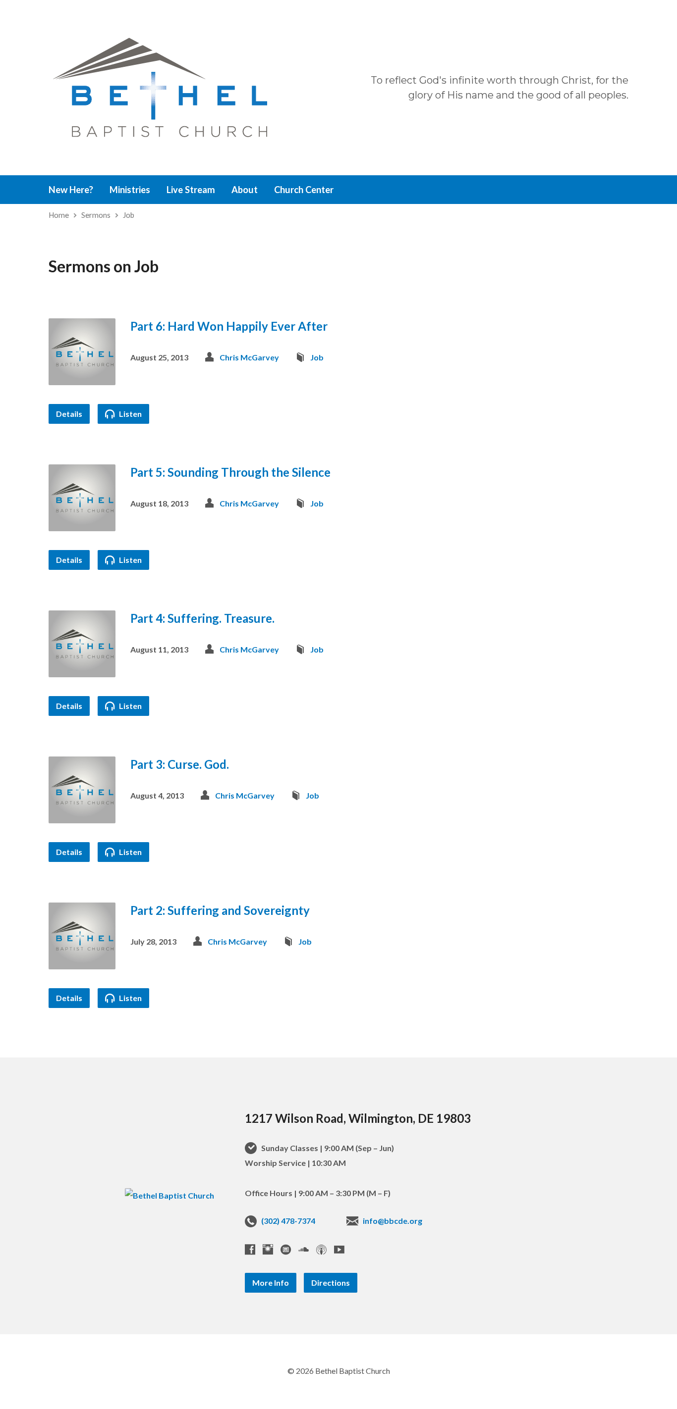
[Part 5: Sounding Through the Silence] (82, 523)
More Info (270, 1282)
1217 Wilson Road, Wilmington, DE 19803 (358, 1118)
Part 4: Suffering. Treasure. (202, 618)
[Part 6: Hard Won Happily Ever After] (82, 377)
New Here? (71, 189)
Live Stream (191, 189)
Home (59, 214)
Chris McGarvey (249, 357)
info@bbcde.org (392, 1220)
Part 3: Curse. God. (179, 764)
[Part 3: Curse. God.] (82, 815)
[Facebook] (250, 1249)
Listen (129, 413)
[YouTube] (339, 1249)
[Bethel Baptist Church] (169, 1195)
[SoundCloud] (303, 1249)
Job (128, 214)
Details (69, 413)
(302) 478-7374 (288, 1220)
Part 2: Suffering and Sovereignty (220, 910)
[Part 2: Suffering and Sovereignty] (82, 961)
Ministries (130, 189)
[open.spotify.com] (286, 1249)
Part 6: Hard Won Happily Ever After (229, 326)
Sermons (96, 214)
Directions (330, 1282)
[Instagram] (268, 1249)
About (244, 189)
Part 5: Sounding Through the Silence (230, 472)
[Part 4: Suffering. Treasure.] (82, 669)
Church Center (304, 189)
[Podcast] (321, 1249)
